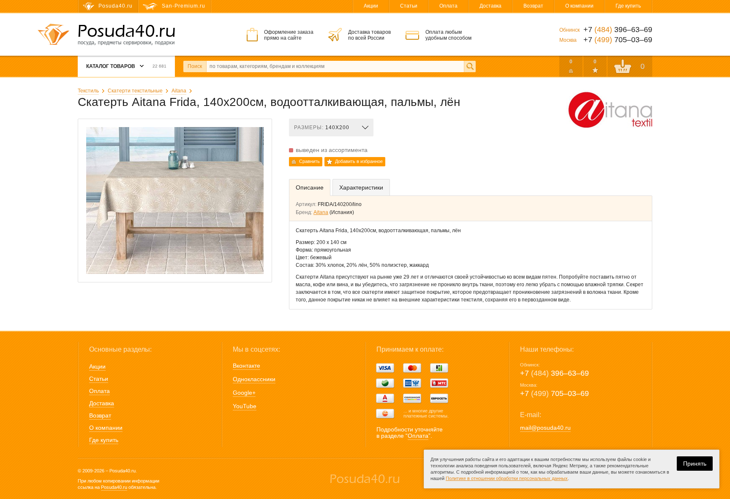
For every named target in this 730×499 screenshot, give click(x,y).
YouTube (244, 406)
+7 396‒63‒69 (554, 373)
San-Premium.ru (183, 6)
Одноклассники (254, 379)
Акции (371, 6)
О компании (579, 6)
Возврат (533, 6)
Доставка (490, 6)
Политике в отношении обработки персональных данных (507, 478)
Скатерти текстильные (135, 91)
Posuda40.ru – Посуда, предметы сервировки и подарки (126, 35)
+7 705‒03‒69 (554, 393)
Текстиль (88, 91)
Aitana (179, 91)
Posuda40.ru (114, 487)
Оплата (448, 6)
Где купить (628, 6)
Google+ (244, 392)
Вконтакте (246, 365)
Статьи (408, 6)
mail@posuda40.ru (545, 427)
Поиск (195, 66)
